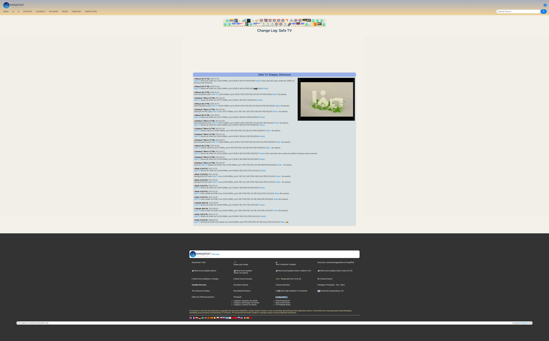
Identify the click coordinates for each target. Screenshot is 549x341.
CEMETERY (76, 12)
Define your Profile (241, 265)
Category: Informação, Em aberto (246, 303)
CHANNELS (40, 12)
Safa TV (197, 81)
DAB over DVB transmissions (203, 297)
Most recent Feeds (283, 303)
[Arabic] (232, 318)
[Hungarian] (247, 318)
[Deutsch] (199, 318)
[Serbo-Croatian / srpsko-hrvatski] (241, 318)
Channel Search (325, 279)
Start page (215, 254)
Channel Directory (283, 285)
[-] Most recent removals (243, 279)
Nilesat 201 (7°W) (202, 79)
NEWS (6, 12)
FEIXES (65, 12)
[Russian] (238, 318)
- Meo (341, 285)
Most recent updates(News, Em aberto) (243, 272)
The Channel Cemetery (201, 291)
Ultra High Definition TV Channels (294, 291)
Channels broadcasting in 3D (332, 291)
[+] (13, 12)
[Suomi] (229, 318)
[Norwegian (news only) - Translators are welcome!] (205, 318)
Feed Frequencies (283, 301)
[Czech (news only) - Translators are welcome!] (220, 318)
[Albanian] (250, 318)
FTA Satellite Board (283, 305)
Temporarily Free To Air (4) (290, 279)
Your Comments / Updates (286, 264)
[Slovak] (223, 318)
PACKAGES (53, 12)
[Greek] (226, 318)
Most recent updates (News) (205, 271)
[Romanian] (244, 318)
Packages (321, 285)
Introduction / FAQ (198, 262)
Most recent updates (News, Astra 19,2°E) (336, 271)
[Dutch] (196, 318)
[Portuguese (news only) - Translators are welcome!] (208, 318)
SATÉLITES (27, 12)
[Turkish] (235, 318)
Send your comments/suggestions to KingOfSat (336, 262)
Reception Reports (241, 285)
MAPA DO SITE (91, 12)
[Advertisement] (274, 53)
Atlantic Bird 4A (201, 203)
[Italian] (214, 318)
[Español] (211, 318)
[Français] (193, 318)
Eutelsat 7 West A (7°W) (205, 98)
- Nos (337, 285)
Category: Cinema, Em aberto (245, 305)
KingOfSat (524, 323)
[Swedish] (202, 318)
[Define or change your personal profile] (545, 5)
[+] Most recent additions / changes (205, 279)
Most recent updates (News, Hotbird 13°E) (294, 271)
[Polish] (217, 318)
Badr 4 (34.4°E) (201, 169)
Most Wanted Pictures (242, 291)
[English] (190, 318)
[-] (18, 12)
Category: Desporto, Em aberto (246, 301)
